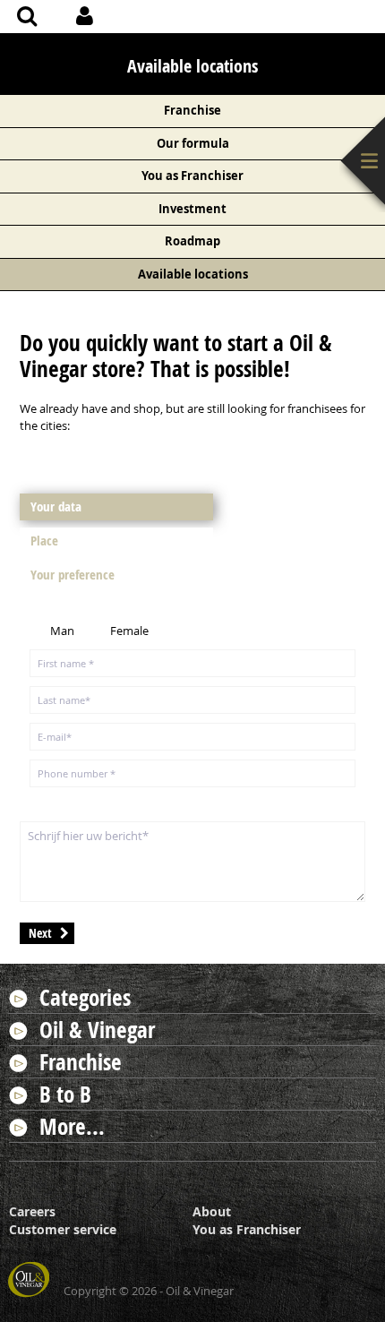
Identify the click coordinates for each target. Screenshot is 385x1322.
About (211, 1211)
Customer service (62, 1229)
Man (62, 630)
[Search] (27, 17)
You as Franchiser (192, 175)
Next (40, 932)
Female (129, 630)
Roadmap (192, 241)
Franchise (192, 110)
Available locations (193, 274)
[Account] (84, 17)
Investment (192, 209)
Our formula (193, 143)
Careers (32, 1211)
